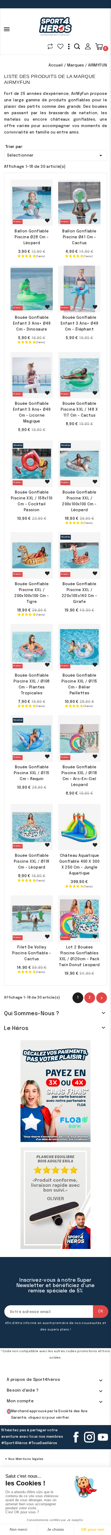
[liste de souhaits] (60, 46)
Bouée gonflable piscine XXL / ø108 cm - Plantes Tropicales (31, 684)
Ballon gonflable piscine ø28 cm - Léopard (31, 237)
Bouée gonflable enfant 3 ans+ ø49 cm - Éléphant (79, 323)
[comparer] (50, 46)
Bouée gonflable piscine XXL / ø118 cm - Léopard (31, 861)
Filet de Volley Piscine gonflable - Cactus (31, 953)
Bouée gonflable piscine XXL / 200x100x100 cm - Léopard (79, 501)
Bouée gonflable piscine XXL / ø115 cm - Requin (31, 773)
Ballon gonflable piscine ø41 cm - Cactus (79, 237)
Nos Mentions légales (26, 1459)
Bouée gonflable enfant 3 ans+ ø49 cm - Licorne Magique (32, 412)
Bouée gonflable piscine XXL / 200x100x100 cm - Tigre (31, 593)
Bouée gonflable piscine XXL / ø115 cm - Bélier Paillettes (79, 684)
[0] (99, 46)
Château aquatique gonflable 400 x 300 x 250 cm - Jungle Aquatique (79, 864)
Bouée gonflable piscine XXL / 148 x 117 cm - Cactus (79, 409)
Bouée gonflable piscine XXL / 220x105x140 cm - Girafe (79, 593)
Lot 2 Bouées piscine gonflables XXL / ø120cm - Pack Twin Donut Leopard (79, 956)
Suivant (101, 998)
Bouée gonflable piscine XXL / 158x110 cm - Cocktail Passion (31, 501)
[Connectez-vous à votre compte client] (87, 46)
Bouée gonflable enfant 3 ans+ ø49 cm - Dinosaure (32, 323)
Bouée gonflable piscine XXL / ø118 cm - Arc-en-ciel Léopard (79, 776)
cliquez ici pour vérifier (48, 1417)
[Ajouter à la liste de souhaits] (47, 220)
